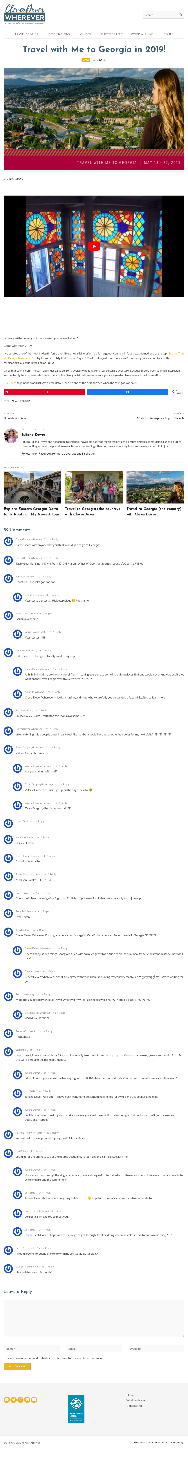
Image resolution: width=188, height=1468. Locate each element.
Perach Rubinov (25, 911)
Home (130, 1395)
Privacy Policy (176, 1442)
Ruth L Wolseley (25, 892)
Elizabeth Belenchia (27, 1266)
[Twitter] (13, 1400)
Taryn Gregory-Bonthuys (30, 747)
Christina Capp (33, 594)
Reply (55, 539)
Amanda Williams (25, 650)
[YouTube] (34, 1400)
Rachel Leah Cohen (36, 1210)
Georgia (25, 401)
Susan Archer (23, 710)
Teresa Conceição (26, 1031)
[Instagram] (20, 1400)
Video (86, 60)
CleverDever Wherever (29, 539)
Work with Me (135, 1400)
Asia (14, 401)
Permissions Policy (157, 1442)
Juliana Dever (15, 179)
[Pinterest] (27, 1400)
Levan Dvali (22, 821)
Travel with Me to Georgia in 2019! (94, 49)
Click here (10, 382)
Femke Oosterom (26, 613)
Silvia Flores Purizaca (27, 855)
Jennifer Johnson (25, 576)
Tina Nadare (23, 929)
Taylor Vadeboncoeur (28, 874)
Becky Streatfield (25, 1247)
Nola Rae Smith (24, 837)
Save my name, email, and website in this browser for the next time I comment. (55, 1358)
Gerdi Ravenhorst (35, 631)
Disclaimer (139, 1442)
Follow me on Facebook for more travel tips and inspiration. (59, 453)
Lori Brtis (21, 1049)
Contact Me (134, 1405)
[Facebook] (7, 1400)
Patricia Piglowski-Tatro (29, 1132)
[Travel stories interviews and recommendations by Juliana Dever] (24, 23)
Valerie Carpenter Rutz (38, 765)
